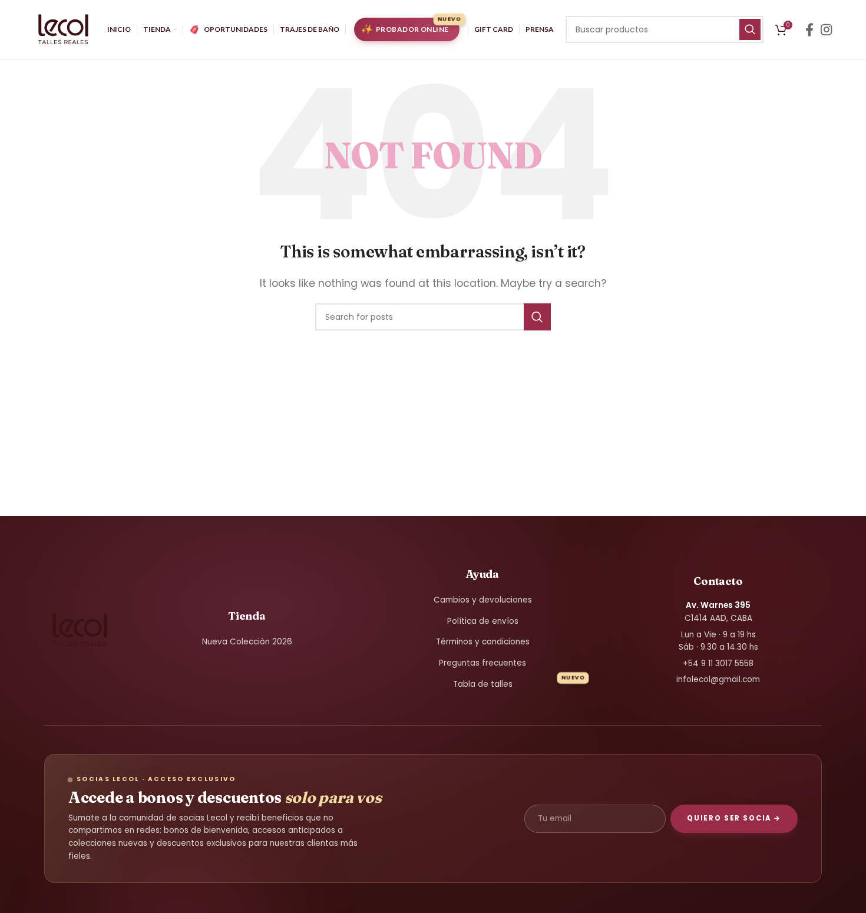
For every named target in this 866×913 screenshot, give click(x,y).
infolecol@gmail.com (718, 679)
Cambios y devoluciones (483, 600)
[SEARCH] (750, 29)
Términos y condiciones (483, 641)
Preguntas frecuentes (482, 663)
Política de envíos (482, 621)
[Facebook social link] (809, 29)
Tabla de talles (483, 684)
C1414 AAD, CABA (718, 612)
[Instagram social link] (826, 29)
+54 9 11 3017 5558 (718, 663)
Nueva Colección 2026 (247, 641)
